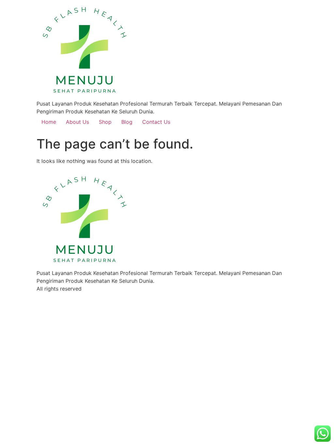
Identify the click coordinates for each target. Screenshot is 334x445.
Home (48, 122)
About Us (77, 122)
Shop (105, 122)
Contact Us (156, 122)
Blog (126, 122)
